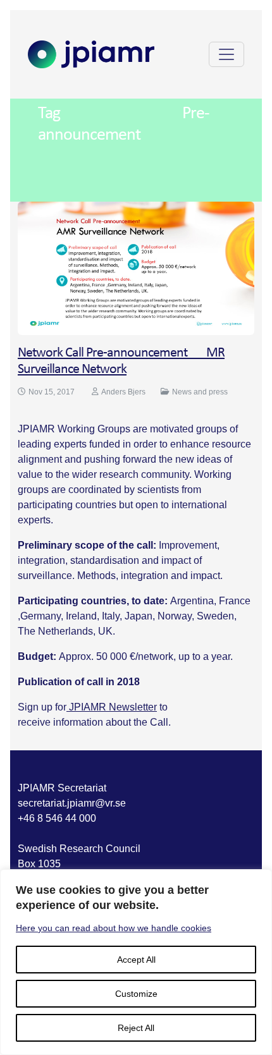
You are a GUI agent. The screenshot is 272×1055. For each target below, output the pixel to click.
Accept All (136, 959)
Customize (136, 994)
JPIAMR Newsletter (111, 707)
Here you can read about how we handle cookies (113, 928)
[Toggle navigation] (226, 54)
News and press (200, 391)
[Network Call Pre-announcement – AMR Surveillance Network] (136, 267)
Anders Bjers (123, 391)
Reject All (136, 1028)
